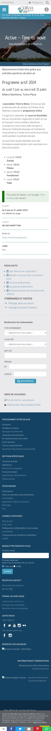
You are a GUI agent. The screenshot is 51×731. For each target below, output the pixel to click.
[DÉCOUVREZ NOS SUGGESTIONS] (19, 400)
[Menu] (4, 9)
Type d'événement (12, 328)
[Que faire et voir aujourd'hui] (8, 275)
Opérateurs (7, 465)
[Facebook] (11, 729)
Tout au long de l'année (12, 445)
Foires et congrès (9, 472)
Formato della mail (18, 561)
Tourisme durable (9, 461)
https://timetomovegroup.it (14, 237)
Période (8, 362)
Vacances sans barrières (13, 435)
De (5, 367)
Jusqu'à (7, 374)
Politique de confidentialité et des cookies (20, 528)
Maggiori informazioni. (40, 722)
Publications (7, 491)
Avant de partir (8, 442)
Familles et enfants (10, 428)
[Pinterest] (37, 729)
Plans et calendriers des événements (18, 495)
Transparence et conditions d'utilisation (19, 535)
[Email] (29, 729)
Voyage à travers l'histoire (22, 307)
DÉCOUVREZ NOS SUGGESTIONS (24, 405)
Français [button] (36, 3)
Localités (9, 339)
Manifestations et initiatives (25, 44)
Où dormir (6, 424)
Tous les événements (19, 282)
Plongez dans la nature (21, 303)
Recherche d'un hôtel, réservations (34, 665)
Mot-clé (8, 351)
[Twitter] (20, 729)
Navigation (7, 3)
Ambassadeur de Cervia (13, 601)
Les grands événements (21, 286)
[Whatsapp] (46, 729)
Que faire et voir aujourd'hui (23, 271)
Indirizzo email (8, 550)
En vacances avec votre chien (15, 438)
